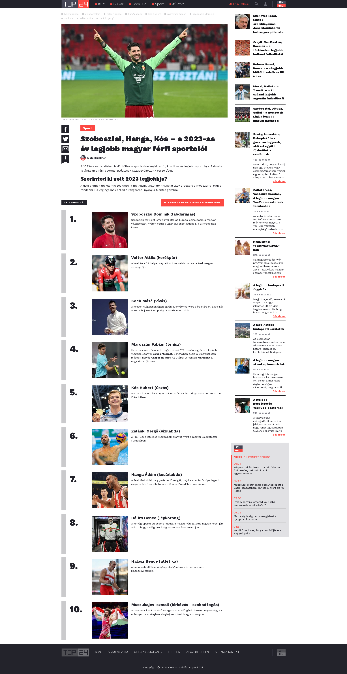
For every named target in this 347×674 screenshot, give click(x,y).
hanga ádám (135, 14)
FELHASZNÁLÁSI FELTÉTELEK (157, 652)
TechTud (139, 4)
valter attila (86, 18)
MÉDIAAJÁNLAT (227, 652)
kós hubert (154, 14)
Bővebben (279, 181)
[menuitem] (100, 4)
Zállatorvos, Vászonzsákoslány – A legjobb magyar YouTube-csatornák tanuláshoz (268, 198)
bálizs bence (71, 14)
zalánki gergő (106, 18)
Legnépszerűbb (258, 457)
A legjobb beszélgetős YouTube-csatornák (268, 403)
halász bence (114, 14)
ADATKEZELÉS (197, 652)
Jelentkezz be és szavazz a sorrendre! (192, 202)
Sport (159, 4)
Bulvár (118, 4)
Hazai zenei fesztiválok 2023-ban (266, 245)
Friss (238, 457)
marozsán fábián (176, 14)
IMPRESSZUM (117, 652)
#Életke (178, 4)
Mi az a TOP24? (238, 4)
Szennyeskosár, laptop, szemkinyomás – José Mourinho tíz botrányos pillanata (268, 24)
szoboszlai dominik (203, 14)
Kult (101, 4)
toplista (68, 18)
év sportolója (92, 14)
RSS (98, 652)
